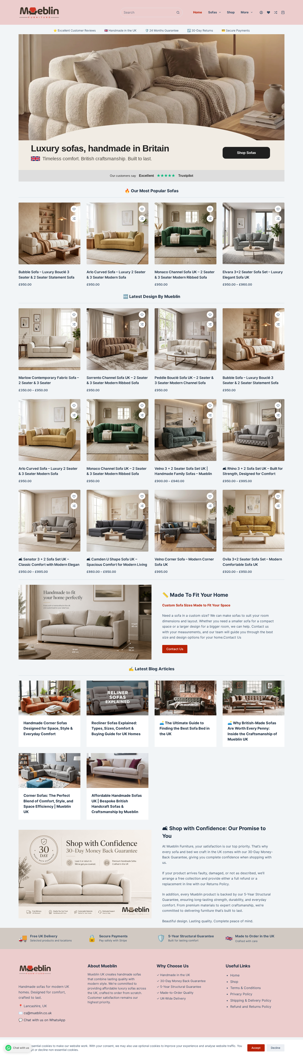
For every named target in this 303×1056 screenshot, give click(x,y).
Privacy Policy (241, 994)
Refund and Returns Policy (250, 1006)
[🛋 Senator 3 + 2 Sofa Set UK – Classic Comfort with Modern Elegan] (49, 521)
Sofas (212, 12)
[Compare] (275, 12)
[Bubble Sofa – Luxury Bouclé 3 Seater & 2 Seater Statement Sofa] (49, 233)
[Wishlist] (268, 12)
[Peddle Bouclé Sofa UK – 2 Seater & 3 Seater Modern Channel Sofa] (185, 339)
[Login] (261, 12)
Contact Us (174, 649)
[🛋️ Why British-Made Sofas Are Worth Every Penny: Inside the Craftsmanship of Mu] (253, 698)
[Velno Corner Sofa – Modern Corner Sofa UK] (185, 521)
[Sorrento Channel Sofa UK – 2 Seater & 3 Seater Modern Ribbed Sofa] (117, 339)
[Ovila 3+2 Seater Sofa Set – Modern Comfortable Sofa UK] (253, 521)
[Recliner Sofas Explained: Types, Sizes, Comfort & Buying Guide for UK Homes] (117, 698)
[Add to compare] (74, 218)
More (245, 12)
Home (197, 12)
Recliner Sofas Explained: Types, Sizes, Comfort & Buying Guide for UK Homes (116, 728)
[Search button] (178, 12)
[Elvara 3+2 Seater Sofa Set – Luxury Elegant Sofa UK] (253, 233)
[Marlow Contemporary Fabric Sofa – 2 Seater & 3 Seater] (49, 339)
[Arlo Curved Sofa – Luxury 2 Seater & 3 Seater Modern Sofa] (117, 233)
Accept (256, 1047)
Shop (231, 12)
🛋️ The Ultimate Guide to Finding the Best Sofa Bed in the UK (185, 728)
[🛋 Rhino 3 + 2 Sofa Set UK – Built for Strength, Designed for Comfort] (253, 430)
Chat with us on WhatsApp (44, 1020)
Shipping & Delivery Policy (250, 1000)
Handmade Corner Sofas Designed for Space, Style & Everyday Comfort (48, 728)
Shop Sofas (246, 153)
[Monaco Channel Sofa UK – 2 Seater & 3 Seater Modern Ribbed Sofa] (185, 233)
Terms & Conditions (245, 988)
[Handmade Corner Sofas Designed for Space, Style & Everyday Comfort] (49, 698)
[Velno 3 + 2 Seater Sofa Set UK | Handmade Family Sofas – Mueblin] (185, 430)
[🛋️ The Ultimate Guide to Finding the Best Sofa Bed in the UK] (185, 698)
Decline (275, 1047)
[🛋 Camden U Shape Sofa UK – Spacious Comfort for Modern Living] (117, 521)
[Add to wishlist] (74, 209)
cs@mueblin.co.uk (38, 1013)
